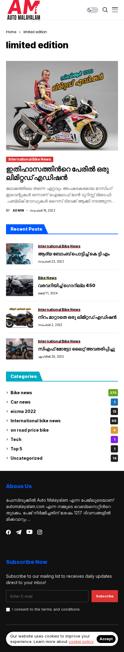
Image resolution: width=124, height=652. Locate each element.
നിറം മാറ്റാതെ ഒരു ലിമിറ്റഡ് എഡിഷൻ (77, 317)
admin (18, 210)
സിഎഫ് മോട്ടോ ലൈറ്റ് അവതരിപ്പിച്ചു (76, 349)
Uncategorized (63, 458)
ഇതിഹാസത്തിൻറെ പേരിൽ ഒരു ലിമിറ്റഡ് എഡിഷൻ (57, 173)
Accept (106, 639)
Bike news (63, 392)
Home (11, 31)
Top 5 (63, 448)
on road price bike (63, 430)
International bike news (29, 159)
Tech (63, 439)
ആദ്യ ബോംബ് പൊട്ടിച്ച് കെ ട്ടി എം (74, 254)
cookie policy (81, 641)
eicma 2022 (63, 411)
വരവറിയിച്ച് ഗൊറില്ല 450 (66, 285)
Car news (63, 401)
